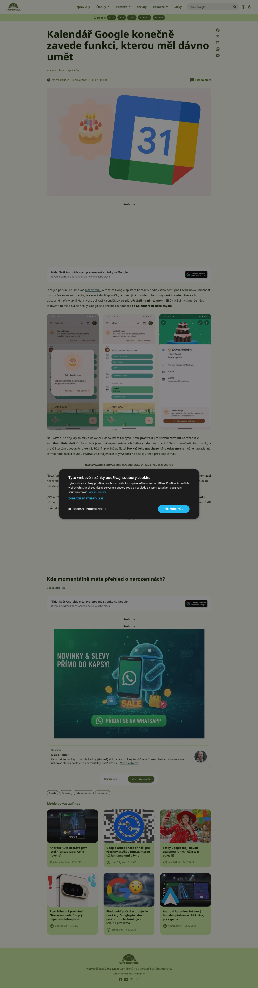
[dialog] (129, 494)
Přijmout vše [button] (173, 509)
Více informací (97, 492)
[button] (129, 498)
